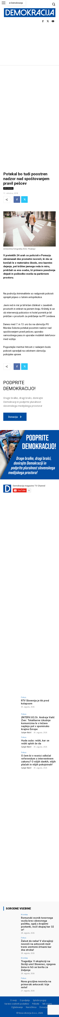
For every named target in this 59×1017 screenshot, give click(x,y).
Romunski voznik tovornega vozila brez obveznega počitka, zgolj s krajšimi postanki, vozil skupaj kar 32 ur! (37, 923)
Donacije (43, 1007)
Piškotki (35, 1003)
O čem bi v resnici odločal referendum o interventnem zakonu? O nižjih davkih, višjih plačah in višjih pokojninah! (38, 760)
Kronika (8, 188)
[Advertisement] (29, 96)
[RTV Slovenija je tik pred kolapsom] (11, 702)
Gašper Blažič (26, 732)
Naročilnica (31, 1007)
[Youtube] (52, 21)
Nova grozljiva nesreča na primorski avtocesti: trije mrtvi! (36, 984)
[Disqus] (29, 557)
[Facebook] (42, 21)
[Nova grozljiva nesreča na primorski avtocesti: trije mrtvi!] (11, 983)
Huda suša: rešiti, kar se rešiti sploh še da (35, 742)
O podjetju (25, 1000)
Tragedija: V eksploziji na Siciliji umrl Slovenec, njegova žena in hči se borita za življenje (38, 966)
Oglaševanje (17, 1007)
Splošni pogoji (39, 1000)
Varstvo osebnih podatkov (16, 1003)
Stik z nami (47, 1003)
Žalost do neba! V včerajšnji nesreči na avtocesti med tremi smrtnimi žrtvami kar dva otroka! (37, 945)
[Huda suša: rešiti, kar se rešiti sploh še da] (11, 742)
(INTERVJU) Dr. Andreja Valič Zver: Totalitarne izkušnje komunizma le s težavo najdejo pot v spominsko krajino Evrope (38, 723)
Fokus (23, 697)
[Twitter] (47, 21)
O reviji (13, 1000)
